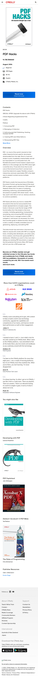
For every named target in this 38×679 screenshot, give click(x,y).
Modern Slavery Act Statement (10, 675)
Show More (6, 143)
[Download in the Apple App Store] (7, 652)
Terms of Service (6, 673)
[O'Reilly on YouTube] (13, 592)
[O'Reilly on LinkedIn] (10, 592)
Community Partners (8, 615)
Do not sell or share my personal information (14, 664)
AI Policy (25, 612)
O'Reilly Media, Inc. (12, 81)
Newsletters (26, 607)
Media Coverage (7, 612)
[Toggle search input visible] (36, 2)
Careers (4, 607)
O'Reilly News (6, 610)
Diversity (4, 621)
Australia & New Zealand (10, 632)
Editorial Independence (27, 673)
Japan (4, 635)
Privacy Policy (27, 610)
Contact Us (26, 604)
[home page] (10, 2)
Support (26, 601)
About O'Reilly (7, 601)
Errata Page (6, 575)
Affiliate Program (7, 618)
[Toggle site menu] (2, 2)
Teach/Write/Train (8, 604)
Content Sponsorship (9, 623)
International (7, 629)
